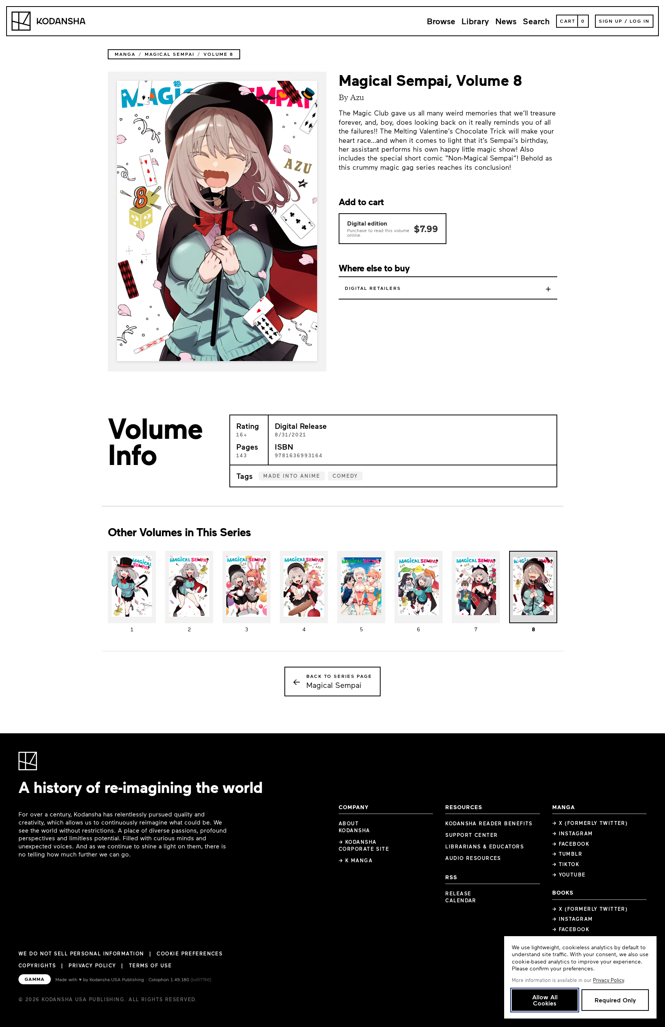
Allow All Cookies (545, 1000)
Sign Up (611, 20)
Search (536, 21)
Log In (640, 20)
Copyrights (37, 965)
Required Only (615, 1000)
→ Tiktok (566, 864)
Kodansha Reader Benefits (489, 823)
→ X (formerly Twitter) (590, 823)
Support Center (471, 835)
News (505, 21)
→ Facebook (570, 844)
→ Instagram (572, 833)
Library (475, 21)
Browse (441, 21)
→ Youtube (569, 874)
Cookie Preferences (189, 954)
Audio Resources (473, 858)
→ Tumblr (567, 854)
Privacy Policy (92, 965)
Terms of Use (150, 965)
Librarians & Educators (484, 846)
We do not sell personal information (81, 954)
